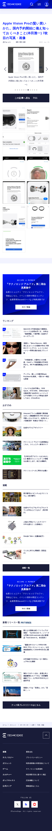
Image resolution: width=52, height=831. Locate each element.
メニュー (39, 4)
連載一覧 (26, 568)
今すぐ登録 (26, 307)
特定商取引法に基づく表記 (36, 775)
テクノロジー (8, 757)
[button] (5, 69)
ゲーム (5, 769)
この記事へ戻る (26, 98)
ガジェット (7, 763)
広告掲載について (32, 780)
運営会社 (29, 752)
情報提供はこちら (32, 786)
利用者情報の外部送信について (37, 763)
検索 (32, 4)
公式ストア (7, 786)
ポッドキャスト (9, 780)
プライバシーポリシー (34, 757)
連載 (4, 752)
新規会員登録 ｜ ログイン (46, 4)
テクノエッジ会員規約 (34, 769)
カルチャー (7, 775)
